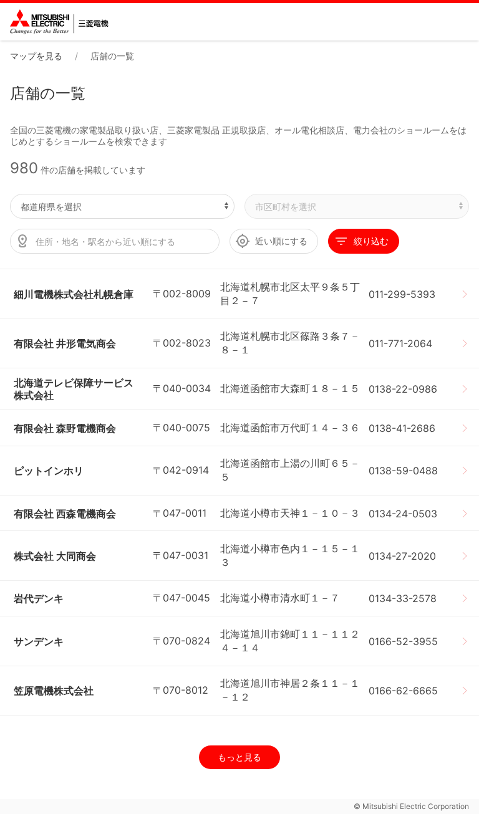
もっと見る (239, 757)
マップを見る (36, 55)
